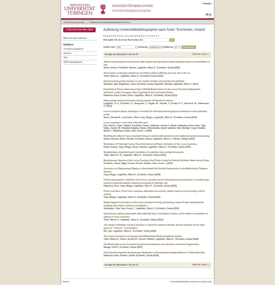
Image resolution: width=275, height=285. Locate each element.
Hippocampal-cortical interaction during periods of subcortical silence (138, 100)
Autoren (67, 53)
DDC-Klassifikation (72, 62)
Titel (65, 57)
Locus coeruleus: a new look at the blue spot (126, 122)
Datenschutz (206, 282)
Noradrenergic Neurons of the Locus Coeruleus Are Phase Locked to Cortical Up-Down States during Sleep (156, 160)
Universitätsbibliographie (74, 22)
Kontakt (65, 282)
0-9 (104, 36)
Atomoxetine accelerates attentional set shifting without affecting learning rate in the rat (147, 73)
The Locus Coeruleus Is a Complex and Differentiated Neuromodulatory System (143, 236)
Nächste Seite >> (201, 54)
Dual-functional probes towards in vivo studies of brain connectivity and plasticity (144, 81)
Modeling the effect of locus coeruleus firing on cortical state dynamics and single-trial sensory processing (156, 136)
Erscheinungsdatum (73, 49)
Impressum (195, 282)
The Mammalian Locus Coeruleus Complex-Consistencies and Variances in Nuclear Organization (151, 244)
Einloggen (207, 3)
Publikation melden (79, 29)
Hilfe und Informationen (75, 38)
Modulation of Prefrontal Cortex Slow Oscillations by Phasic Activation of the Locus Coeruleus (150, 144)
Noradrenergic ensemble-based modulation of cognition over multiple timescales (144, 152)
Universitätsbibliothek (179, 282)
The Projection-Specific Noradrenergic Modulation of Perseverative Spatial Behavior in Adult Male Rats (154, 252)
